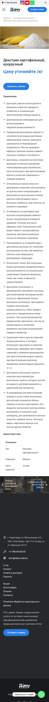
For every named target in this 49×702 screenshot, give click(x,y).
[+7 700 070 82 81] (6, 552)
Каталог (7, 569)
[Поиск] (45, 2)
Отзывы (7, 591)
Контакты (8, 595)
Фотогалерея (9, 587)
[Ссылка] (15, 9)
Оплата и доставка (12, 573)
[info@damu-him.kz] (6, 558)
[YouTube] (27, 3)
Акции (6, 583)
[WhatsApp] (32, 3)
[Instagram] (22, 3)
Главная (6, 18)
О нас (6, 565)
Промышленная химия (24, 18)
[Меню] (3, 9)
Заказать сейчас (16, 86)
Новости (7, 576)
